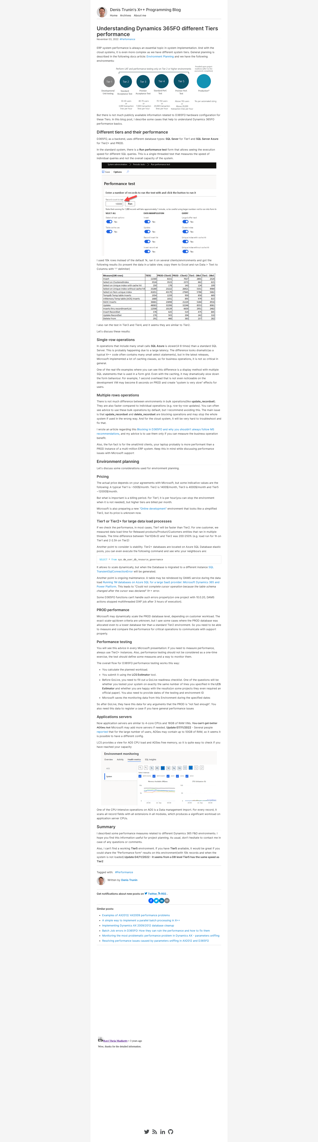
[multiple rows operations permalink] (95, 395)
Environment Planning (160, 56)
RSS (163, 893)
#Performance (127, 39)
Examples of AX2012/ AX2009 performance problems (136, 915)
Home (113, 15)
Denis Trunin (129, 880)
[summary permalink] (95, 827)
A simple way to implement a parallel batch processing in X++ (141, 920)
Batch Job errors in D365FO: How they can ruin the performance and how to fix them (156, 930)
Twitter (152, 893)
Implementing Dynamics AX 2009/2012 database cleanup (138, 925)
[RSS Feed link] (154, 1133)
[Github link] (171, 1133)
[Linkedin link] (162, 1133)
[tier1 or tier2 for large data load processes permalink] (95, 521)
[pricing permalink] (95, 476)
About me (140, 15)
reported (102, 731)
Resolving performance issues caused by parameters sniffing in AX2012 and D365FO (155, 940)
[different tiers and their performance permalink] (95, 132)
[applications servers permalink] (95, 717)
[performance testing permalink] (95, 642)
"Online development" (153, 508)
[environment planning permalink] (95, 461)
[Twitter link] (146, 1133)
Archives (125, 15)
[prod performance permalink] (95, 610)
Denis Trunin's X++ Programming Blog (145, 9)
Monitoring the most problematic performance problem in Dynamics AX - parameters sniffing (160, 935)
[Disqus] (159, 988)
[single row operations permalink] (95, 340)
